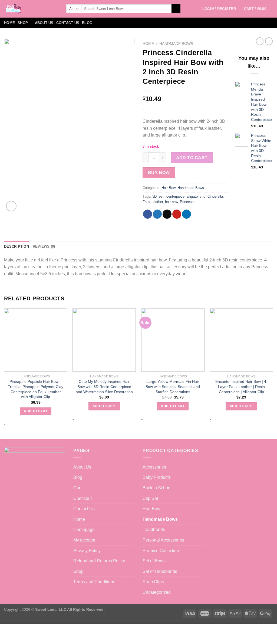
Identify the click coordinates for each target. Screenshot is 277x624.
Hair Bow (168, 188)
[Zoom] (11, 206)
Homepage (84, 529)
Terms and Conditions (94, 581)
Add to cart (192, 157)
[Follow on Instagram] (255, 23)
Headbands (154, 529)
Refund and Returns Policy (99, 561)
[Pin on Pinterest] (176, 214)
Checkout (82, 498)
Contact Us (68, 23)
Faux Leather (153, 202)
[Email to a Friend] (167, 214)
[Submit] (176, 9)
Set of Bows (154, 561)
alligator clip (196, 196)
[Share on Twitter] (157, 214)
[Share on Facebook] (147, 214)
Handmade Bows (176, 44)
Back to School (157, 488)
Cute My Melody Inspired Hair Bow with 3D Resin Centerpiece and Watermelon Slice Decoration (104, 386)
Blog (87, 23)
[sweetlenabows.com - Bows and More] (31, 9)
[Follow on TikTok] (262, 23)
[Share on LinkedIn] (186, 214)
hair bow (171, 202)
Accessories (154, 467)
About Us (44, 23)
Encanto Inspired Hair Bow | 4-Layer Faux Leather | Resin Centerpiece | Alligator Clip (241, 386)
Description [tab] (16, 246)
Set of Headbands (160, 571)
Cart (77, 488)
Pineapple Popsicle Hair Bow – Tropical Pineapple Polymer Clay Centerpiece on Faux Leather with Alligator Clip (35, 389)
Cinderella (215, 196)
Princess (187, 202)
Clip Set (150, 498)
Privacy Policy (87, 550)
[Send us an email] (269, 23)
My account (84, 540)
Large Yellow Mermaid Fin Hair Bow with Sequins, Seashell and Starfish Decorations (173, 386)
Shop (23, 23)
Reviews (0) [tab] (44, 246)
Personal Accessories (163, 540)
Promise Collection (161, 550)
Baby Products (157, 477)
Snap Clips (153, 581)
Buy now (159, 172)
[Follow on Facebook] (248, 23)
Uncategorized (157, 592)
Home (9, 23)
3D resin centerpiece (168, 196)
